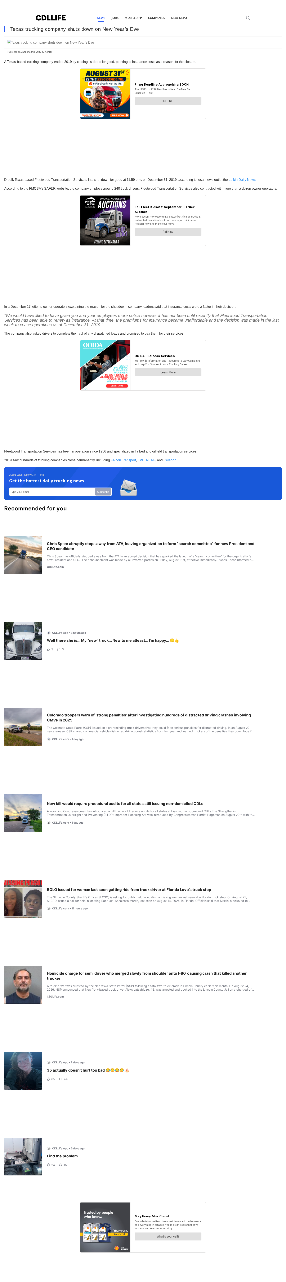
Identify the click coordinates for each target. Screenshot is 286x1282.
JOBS (115, 18)
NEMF (150, 460)
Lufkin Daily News (242, 179)
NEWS (101, 18)
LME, (141, 460)
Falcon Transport (123, 460)
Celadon (170, 460)
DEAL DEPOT (180, 18)
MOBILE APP (133, 18)
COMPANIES (156, 18)
